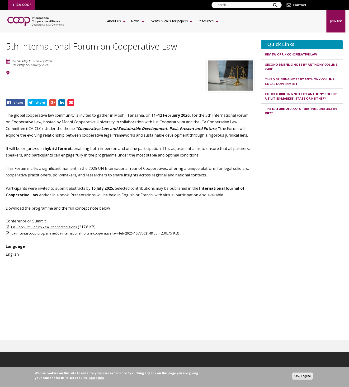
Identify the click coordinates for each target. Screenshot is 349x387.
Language (15, 246)
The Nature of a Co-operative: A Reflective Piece (301, 110)
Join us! (336, 21)
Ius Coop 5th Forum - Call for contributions (44, 227)
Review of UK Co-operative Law (291, 54)
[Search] (275, 5)
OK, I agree (302, 376)
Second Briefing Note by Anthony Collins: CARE (301, 66)
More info (96, 378)
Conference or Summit (26, 221)
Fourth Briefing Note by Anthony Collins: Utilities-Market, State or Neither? (302, 96)
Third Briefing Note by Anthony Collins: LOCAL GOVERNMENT (300, 81)
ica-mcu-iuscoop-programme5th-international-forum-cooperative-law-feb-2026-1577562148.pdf (85, 233)
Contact (300, 5)
